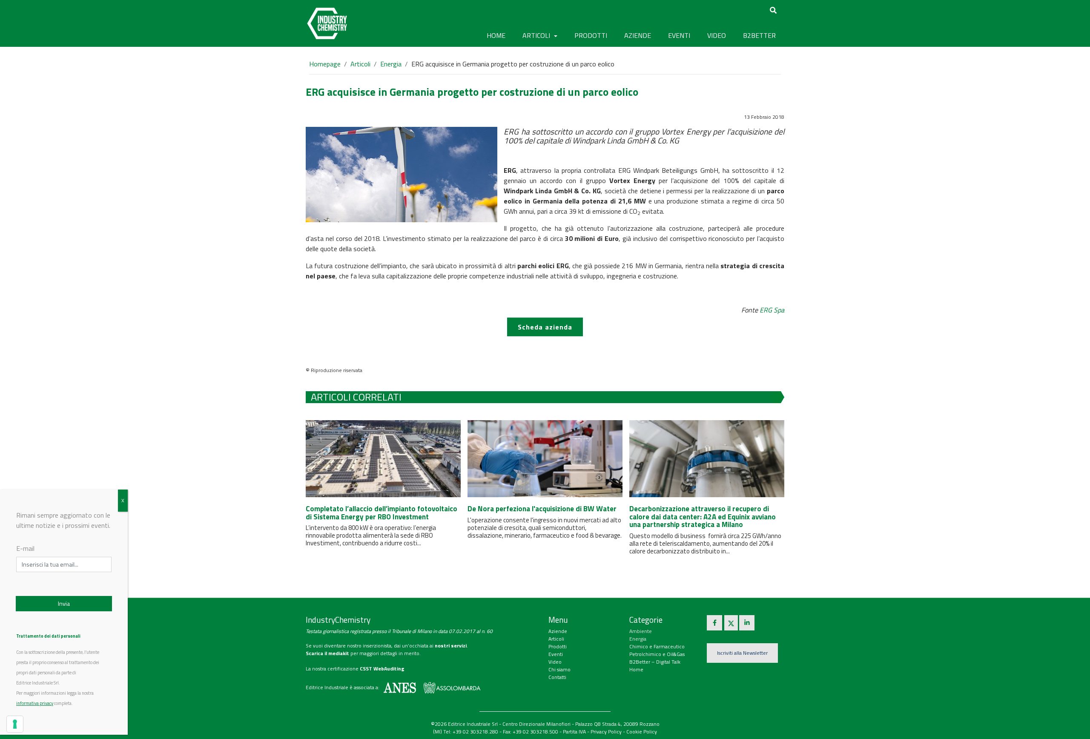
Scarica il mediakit (327, 653)
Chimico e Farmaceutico (657, 646)
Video (555, 662)
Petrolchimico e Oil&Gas (657, 654)
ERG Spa (772, 310)
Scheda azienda (545, 327)
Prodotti (557, 646)
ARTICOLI (537, 35)
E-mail (25, 548)
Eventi (555, 654)
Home (496, 35)
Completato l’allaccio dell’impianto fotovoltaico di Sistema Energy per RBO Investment (381, 512)
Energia (391, 64)
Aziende (557, 631)
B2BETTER (759, 35)
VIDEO (716, 35)
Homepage (325, 64)
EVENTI (679, 35)
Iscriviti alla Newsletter (742, 653)
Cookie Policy (641, 732)
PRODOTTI (590, 35)
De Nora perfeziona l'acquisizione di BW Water (542, 508)
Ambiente (640, 631)
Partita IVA (574, 732)
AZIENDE (637, 35)
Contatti (557, 677)
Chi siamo (559, 669)
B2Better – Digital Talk (654, 662)
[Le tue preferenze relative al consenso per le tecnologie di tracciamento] (15, 724)
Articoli (360, 64)
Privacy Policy (606, 732)
